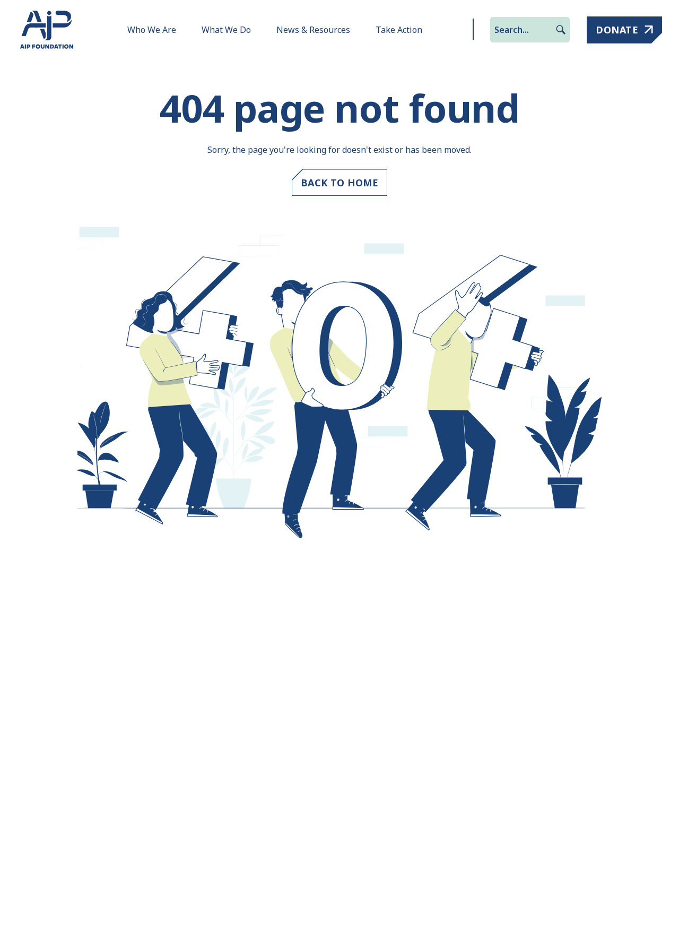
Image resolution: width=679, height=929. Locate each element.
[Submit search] (560, 30)
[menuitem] (151, 29)
